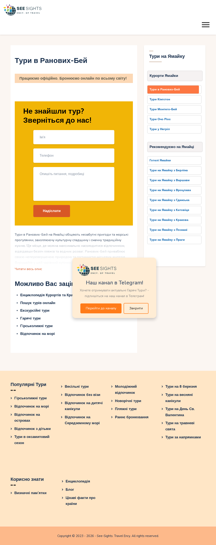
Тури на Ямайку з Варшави (170, 180)
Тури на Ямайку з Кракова (169, 220)
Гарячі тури (30, 318)
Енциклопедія (78, 481)
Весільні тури (77, 387)
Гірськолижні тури (36, 326)
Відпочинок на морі (37, 334)
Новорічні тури (128, 401)
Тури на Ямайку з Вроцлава (170, 190)
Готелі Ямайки (160, 160)
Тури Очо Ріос (160, 119)
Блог (70, 490)
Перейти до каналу (101, 308)
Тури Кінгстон (160, 99)
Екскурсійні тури (34, 311)
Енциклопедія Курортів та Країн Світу (53, 295)
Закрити (136, 308)
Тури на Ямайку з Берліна (169, 170)
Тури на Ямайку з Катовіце (169, 210)
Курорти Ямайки (164, 76)
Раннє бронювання (131, 417)
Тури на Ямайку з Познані (168, 230)
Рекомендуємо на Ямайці (172, 147)
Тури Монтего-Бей (163, 109)
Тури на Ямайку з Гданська (169, 200)
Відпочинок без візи (82, 395)
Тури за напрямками (183, 437)
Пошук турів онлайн (37, 303)
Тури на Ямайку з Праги (167, 240)
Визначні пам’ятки (30, 493)
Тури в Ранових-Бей (165, 89)
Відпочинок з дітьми (32, 429)
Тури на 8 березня (181, 387)
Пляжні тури (125, 409)
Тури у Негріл (160, 129)
